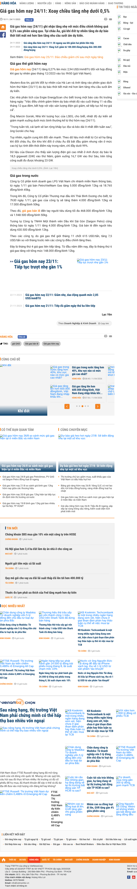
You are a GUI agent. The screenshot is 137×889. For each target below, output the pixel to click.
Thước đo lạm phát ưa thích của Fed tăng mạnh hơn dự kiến (41, 592)
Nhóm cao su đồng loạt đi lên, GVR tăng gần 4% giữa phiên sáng (100, 808)
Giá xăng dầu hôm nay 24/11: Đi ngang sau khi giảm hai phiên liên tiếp (59, 42)
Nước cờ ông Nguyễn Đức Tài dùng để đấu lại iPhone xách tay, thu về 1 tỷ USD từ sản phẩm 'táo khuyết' (95, 677)
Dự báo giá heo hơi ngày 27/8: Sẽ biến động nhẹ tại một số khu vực (86, 467)
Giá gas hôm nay (20, 69)
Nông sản (70, 3)
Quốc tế (8, 597)
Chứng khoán (11, 539)
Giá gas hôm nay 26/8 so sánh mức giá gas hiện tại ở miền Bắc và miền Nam (27, 467)
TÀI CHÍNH (57, 860)
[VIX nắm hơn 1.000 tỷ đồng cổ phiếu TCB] (126, 716)
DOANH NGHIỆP (99, 860)
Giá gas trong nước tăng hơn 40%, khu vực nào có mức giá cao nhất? (88, 371)
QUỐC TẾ (45, 860)
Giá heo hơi (84, 839)
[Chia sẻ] (3, 35)
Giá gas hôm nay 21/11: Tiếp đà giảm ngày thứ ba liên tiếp (60, 306)
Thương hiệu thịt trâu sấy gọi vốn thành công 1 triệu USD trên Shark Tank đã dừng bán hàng (56, 628)
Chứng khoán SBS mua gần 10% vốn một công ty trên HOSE (40, 534)
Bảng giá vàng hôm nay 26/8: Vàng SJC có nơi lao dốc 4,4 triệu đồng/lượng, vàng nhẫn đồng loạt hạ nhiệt (86, 488)
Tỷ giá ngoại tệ (31, 839)
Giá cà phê (98, 839)
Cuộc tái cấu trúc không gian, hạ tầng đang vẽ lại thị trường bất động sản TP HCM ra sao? (100, 782)
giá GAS (16, 343)
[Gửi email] (110, 19)
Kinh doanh (5, 638)
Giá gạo (56, 844)
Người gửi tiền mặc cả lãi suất (23, 563)
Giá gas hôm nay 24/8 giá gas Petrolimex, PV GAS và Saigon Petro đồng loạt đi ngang (28, 478)
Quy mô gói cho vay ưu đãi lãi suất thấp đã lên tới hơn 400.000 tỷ (44, 578)
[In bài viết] (106, 19)
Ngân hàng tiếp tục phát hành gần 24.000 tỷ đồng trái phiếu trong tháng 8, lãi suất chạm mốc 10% (56, 677)
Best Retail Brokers (85, 844)
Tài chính (9, 568)
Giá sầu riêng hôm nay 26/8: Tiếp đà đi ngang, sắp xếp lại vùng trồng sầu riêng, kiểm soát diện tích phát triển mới (87, 509)
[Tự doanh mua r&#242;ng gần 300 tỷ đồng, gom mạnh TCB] (126, 782)
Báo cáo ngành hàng (92, 3)
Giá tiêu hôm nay (113, 839)
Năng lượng (27, 3)
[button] (67, 406)
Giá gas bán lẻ (31, 343)
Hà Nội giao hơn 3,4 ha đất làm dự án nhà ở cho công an (38, 549)
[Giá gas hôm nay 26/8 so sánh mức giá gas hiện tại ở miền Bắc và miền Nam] (28, 453)
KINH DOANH (114, 860)
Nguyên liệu (44, 3)
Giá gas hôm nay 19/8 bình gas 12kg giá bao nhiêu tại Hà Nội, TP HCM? (29, 504)
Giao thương (115, 3)
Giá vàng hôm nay (13, 839)
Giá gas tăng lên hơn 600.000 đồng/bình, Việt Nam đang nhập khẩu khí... (87, 390)
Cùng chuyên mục (74, 430)
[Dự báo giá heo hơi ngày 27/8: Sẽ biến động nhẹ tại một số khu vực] (86, 453)
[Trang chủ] (3, 27)
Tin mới (12, 528)
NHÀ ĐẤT (69, 860)
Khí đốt (24, 411)
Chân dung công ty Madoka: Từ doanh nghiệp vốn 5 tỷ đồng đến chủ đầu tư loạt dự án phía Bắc (18, 628)
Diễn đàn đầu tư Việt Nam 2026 (111, 844)
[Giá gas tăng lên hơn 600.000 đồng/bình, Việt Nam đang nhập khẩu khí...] (60, 391)
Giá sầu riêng (30, 844)
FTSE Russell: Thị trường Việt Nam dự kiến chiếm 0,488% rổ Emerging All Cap (17, 674)
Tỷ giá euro (71, 839)
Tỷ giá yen (58, 839)
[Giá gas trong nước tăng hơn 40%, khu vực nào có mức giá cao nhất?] (60, 372)
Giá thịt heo (44, 844)
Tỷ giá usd (46, 839)
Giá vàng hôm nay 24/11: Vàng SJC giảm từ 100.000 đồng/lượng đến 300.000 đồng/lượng (63, 48)
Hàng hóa (8, 3)
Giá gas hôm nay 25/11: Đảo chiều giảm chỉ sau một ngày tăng (63, 57)
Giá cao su (68, 844)
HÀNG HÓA (34, 860)
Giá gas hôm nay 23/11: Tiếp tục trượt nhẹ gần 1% (38, 264)
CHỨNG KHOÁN (82, 860)
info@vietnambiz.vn (20, 883)
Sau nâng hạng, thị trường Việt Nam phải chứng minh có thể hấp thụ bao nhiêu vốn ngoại (30, 715)
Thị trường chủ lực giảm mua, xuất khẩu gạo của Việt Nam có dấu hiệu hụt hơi (86, 478)
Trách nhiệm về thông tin (16, 886)
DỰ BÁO (22, 860)
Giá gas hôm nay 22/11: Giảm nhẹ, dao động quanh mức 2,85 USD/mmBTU (61, 296)
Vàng (58, 3)
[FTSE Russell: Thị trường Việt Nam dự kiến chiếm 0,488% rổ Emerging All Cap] (18, 664)
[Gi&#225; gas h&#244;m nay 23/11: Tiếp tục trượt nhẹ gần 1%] (90, 273)
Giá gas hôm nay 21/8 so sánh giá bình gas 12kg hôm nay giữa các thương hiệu (28, 487)
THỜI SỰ (12, 860)
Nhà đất (9, 554)
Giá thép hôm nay (13, 844)
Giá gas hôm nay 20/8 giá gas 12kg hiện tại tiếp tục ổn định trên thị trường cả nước (29, 496)
